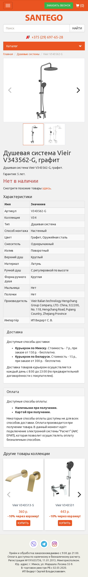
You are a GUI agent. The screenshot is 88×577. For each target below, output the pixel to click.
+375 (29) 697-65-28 (47, 37)
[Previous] (10, 90)
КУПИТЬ (23, 523)
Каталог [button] (12, 46)
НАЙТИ (77, 28)
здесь (46, 188)
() (81, 5)
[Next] (77, 90)
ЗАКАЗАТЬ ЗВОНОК (58, 5)
